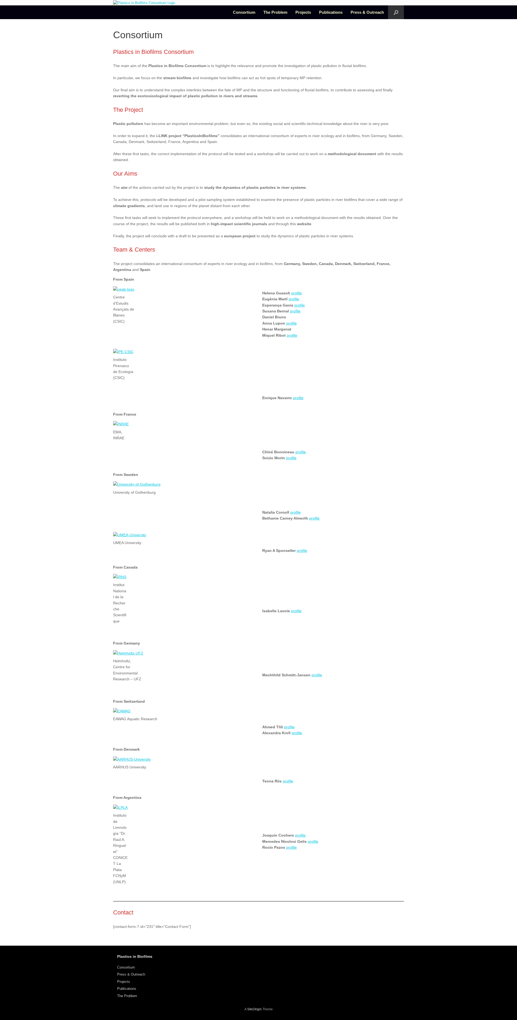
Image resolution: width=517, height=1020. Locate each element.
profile (296, 293)
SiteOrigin (254, 1009)
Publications (331, 12)
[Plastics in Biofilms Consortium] (144, 2)
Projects (303, 12)
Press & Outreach (367, 12)
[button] (396, 12)
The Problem (275, 12)
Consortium (244, 12)
